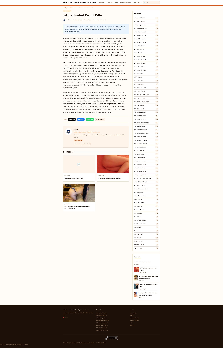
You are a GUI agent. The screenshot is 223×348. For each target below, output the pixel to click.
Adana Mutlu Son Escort (146, 140)
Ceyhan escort (146, 206)
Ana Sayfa (101, 2)
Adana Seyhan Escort (146, 164)
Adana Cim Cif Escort (146, 42)
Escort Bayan (146, 217)
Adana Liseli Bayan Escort (146, 122)
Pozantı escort (146, 237)
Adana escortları (146, 73)
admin (76, 129)
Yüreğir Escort (146, 248)
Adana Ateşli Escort (139, 2)
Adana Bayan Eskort (146, 35)
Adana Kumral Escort (146, 119)
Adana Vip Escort (146, 192)
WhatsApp (90, 119)
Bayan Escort (146, 199)
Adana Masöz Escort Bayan (146, 133)
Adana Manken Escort (146, 129)
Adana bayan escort (146, 32)
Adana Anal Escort (112, 2)
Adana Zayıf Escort (146, 196)
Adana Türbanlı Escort (146, 182)
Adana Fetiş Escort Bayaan (146, 94)
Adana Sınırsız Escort (146, 168)
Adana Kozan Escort (146, 115)
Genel (146, 231)
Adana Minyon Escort (146, 136)
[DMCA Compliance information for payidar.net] (111, 338)
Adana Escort (73, 8)
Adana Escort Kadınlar (146, 60)
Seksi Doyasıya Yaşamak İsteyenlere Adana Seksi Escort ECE (77, 207)
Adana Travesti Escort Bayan (146, 178)
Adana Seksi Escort (146, 161)
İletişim (132, 315)
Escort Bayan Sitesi (146, 223)
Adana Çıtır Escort (146, 46)
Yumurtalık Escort (146, 244)
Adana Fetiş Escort (146, 91)
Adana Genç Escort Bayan (146, 101)
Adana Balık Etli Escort (146, 28)
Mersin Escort (14, 345)
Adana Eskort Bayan (146, 81)
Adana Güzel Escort (146, 108)
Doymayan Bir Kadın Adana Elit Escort (110, 178)
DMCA (131, 323)
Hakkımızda (133, 313)
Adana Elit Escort (146, 49)
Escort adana (146, 213)
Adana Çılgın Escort (146, 39)
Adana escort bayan (146, 56)
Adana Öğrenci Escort (146, 143)
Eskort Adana (146, 227)
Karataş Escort (146, 234)
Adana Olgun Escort (146, 147)
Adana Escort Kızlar (146, 63)
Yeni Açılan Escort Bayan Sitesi (73, 178)
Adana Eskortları (146, 84)
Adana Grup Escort (146, 105)
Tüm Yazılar (78, 144)
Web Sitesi (87, 144)
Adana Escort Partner (146, 67)
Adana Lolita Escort (146, 126)
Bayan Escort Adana (146, 203)
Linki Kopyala (100, 119)
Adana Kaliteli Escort (146, 112)
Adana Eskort (146, 77)
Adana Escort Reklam (146, 70)
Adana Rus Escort (146, 154)
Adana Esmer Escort (146, 87)
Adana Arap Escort (125, 2)
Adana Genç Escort (146, 98)
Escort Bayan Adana (146, 220)
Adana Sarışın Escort (146, 157)
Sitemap (132, 325)
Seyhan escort (146, 241)
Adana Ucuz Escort (146, 185)
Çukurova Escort (146, 210)
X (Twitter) (72, 119)
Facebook (81, 119)
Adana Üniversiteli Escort (146, 189)
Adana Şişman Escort (146, 171)
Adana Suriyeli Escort (146, 175)
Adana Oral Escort (146, 150)
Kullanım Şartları (134, 320)
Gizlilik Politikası (134, 318)
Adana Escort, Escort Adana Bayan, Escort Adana (79, 2)
